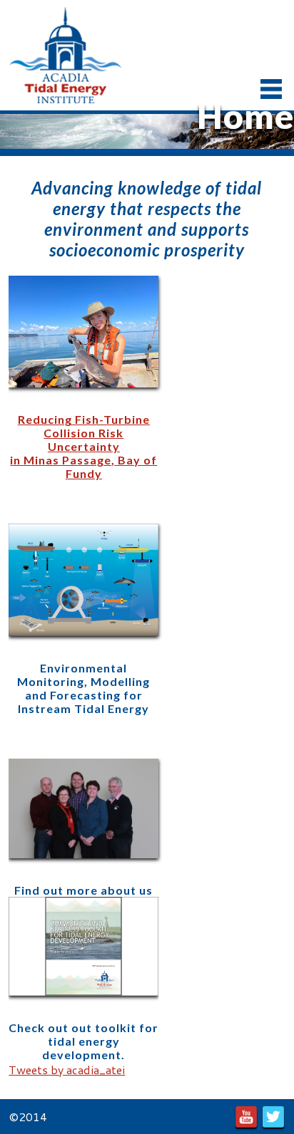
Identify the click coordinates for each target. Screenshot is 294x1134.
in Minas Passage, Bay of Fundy (83, 466)
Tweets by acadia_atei (67, 1069)
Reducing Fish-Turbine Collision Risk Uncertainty (84, 432)
